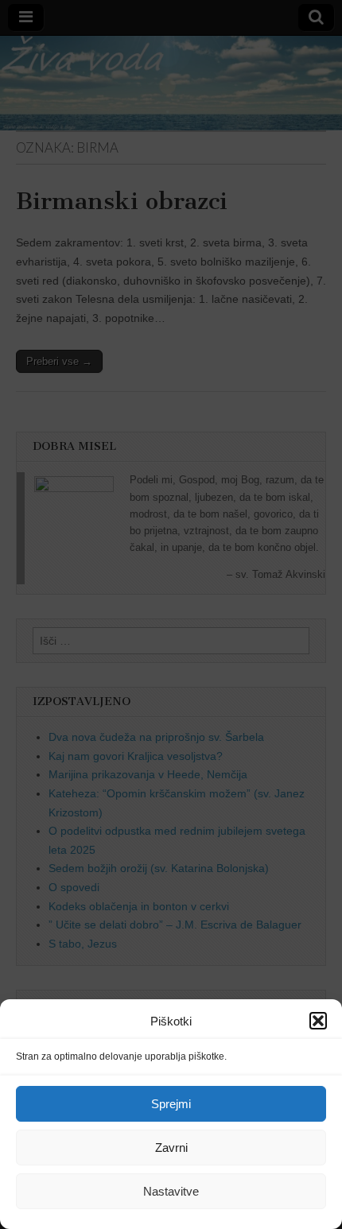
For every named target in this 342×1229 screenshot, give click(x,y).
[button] (318, 1021)
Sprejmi (171, 1104)
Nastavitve (171, 1191)
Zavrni (171, 1147)
